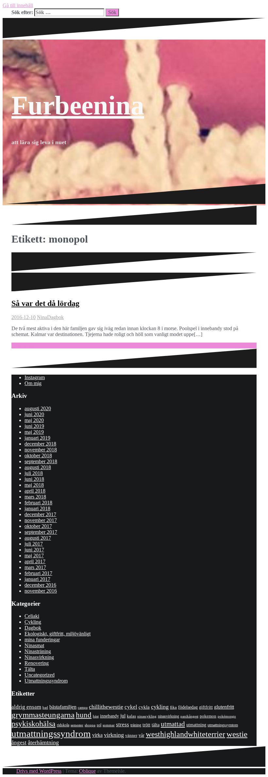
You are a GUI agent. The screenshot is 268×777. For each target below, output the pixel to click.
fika (173, 707)
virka (97, 735)
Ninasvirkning (39, 657)
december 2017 (40, 514)
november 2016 (41, 591)
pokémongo (227, 716)
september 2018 (41, 461)
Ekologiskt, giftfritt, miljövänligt (58, 633)
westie (236, 734)
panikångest (189, 716)
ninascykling (147, 716)
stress (122, 724)
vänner (131, 735)
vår (141, 735)
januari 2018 (37, 508)
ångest (18, 742)
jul (123, 715)
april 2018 (35, 491)
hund (84, 715)
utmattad (173, 724)
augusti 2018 (38, 467)
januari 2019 (37, 438)
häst (96, 716)
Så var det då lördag (45, 303)
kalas (131, 716)
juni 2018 (34, 479)
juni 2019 (34, 426)
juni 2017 (34, 549)
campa (83, 707)
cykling (160, 706)
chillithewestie (106, 706)
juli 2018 (34, 473)
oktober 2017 (38, 526)
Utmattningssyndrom (46, 681)
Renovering (37, 663)
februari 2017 (38, 573)
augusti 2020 (38, 408)
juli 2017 (34, 544)
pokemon (208, 716)
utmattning (196, 724)
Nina (42, 317)
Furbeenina (77, 105)
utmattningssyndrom (51, 733)
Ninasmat (34, 645)
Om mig (33, 383)
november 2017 (41, 520)
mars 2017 (35, 567)
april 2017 (35, 561)
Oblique (87, 771)
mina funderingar (42, 639)
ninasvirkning (168, 716)
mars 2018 (35, 496)
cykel (131, 706)
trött (146, 724)
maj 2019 (34, 432)
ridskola (63, 725)
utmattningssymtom (223, 725)
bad (45, 707)
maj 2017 (34, 555)
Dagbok (55, 317)
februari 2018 (38, 502)
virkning (114, 735)
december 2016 (40, 585)
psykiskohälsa (33, 723)
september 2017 (41, 532)
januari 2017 (37, 579)
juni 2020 (34, 414)
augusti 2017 (38, 538)
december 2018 (40, 444)
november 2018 (41, 449)
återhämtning (43, 742)
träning (135, 725)
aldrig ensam (26, 707)
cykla (144, 707)
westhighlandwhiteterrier (185, 734)
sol (99, 725)
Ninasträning (38, 651)
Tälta (30, 669)
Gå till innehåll (18, 5)
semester (77, 725)
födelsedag (188, 707)
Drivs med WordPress (38, 771)
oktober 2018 (38, 455)
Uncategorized (40, 675)
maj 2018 (34, 485)
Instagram (35, 377)
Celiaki (32, 616)
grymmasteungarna (43, 714)
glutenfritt (224, 707)
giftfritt (206, 707)
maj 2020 (34, 420)
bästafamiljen (62, 707)
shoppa (90, 725)
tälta (155, 724)
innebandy (109, 716)
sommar (109, 725)
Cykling (33, 622)
